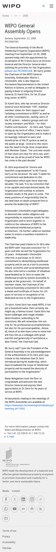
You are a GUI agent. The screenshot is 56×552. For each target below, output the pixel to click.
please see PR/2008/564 (18, 70)
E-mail (10, 436)
